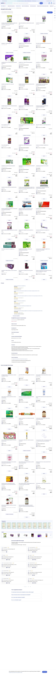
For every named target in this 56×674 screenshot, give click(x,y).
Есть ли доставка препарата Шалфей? (18, 597)
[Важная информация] (55, 15)
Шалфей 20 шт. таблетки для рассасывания (8, 165)
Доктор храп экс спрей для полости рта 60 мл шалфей (26, 271)
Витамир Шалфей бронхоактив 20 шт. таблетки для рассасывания (27, 125)
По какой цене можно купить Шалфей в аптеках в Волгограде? (22, 592)
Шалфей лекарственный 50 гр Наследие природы (9, 105)
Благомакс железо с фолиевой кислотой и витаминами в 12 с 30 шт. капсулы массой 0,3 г (9, 484)
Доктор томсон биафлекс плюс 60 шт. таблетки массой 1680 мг (9, 506)
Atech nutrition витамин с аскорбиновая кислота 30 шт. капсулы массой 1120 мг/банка (26, 484)
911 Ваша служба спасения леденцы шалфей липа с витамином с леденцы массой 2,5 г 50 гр (9, 23)
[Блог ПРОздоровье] (55, 11)
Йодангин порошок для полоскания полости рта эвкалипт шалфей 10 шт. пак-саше (43, 271)
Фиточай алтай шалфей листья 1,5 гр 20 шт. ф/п (43, 43)
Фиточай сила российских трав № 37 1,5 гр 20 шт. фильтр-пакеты (9, 440)
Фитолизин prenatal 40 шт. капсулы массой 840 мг (26, 396)
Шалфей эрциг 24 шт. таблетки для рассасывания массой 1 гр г (9, 63)
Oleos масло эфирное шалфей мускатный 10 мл (43, 124)
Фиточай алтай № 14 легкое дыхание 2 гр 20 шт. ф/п (26, 375)
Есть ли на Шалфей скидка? (16, 599)
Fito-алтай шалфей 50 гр (5, 145)
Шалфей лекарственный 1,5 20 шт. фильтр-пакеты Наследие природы (26, 85)
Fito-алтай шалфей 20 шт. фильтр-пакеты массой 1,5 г (26, 23)
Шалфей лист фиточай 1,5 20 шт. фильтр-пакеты (9, 187)
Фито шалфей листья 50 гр (6, 124)
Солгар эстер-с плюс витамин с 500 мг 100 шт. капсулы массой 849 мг (43, 419)
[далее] (51, 525)
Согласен (44, 671)
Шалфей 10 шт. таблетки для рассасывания (25, 62)
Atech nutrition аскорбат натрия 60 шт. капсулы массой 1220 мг (9, 397)
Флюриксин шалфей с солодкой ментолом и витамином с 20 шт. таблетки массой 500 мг (26, 209)
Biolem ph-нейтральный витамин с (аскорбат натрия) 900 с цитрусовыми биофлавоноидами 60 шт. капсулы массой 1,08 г (26, 506)
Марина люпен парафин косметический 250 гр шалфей (26, 231)
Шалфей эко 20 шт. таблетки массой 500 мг (42, 62)
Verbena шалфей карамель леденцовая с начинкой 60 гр (9, 231)
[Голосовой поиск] (38, 3)
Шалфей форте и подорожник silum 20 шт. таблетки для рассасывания (42, 188)
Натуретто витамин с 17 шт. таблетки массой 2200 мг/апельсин (26, 419)
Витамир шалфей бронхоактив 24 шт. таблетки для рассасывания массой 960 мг (9, 209)
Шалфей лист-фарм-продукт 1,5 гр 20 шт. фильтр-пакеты (9, 271)
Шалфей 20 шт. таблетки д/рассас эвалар (25, 145)
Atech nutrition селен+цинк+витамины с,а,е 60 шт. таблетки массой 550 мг (26, 462)
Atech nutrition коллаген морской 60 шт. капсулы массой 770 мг (43, 375)
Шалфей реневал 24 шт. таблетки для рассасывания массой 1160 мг (42, 85)
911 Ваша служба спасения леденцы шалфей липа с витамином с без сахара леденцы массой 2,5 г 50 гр (27, 188)
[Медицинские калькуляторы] (55, 13)
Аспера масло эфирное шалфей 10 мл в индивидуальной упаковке (42, 106)
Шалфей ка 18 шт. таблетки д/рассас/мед (25, 43)
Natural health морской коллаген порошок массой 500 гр (43, 397)
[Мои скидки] (55, 9)
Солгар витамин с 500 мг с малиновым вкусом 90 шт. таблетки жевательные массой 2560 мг (43, 440)
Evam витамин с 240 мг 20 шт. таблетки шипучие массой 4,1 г (26, 440)
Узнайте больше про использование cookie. (15, 672)
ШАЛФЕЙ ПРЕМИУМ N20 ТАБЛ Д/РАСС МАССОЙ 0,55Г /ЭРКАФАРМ (27, 166)
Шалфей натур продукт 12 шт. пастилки (42, 165)
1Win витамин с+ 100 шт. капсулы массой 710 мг (43, 483)
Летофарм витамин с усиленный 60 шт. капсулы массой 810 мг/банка (9, 375)
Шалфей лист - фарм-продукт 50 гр (7, 43)
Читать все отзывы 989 (16, 315)
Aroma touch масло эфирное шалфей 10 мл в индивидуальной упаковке (43, 249)
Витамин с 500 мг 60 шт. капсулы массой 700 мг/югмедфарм (43, 462)
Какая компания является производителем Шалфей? (20, 594)
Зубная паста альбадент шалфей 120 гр (42, 145)
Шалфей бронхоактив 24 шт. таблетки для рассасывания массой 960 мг (25, 249)
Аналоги (49, 12)
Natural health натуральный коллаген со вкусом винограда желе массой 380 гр (9, 462)
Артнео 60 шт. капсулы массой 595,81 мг (8, 418)
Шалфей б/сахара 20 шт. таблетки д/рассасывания (44, 208)
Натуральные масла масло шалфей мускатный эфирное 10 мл (26, 106)
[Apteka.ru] (4, 3)
